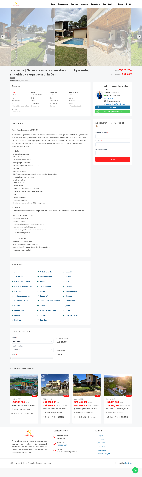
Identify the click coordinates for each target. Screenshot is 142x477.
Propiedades (63, 4)
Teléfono (98, 141)
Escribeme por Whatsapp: (113, 111)
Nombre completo (101, 132)
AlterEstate (128, 463)
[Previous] (3, 37)
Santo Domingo (108, 4)
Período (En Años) (18, 346)
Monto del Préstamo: (62, 338)
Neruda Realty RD (124, 4)
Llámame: (112, 107)
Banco (14, 338)
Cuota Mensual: (61, 351)
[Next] (139, 37)
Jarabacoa (84, 4)
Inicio (53, 4)
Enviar (113, 159)
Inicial (14, 355)
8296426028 (108, 98)
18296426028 (62, 445)
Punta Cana (95, 4)
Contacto (74, 4)
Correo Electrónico (101, 149)
